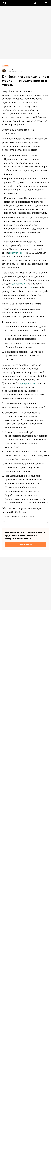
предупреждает (28, 383)
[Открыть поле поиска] (35, 3)
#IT (35, 517)
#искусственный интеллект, (22, 517)
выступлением (17, 252)
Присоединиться (25, 544)
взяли (29, 287)
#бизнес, (6, 517)
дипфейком (18, 283)
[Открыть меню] (46, 3)
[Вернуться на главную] (5, 3)
